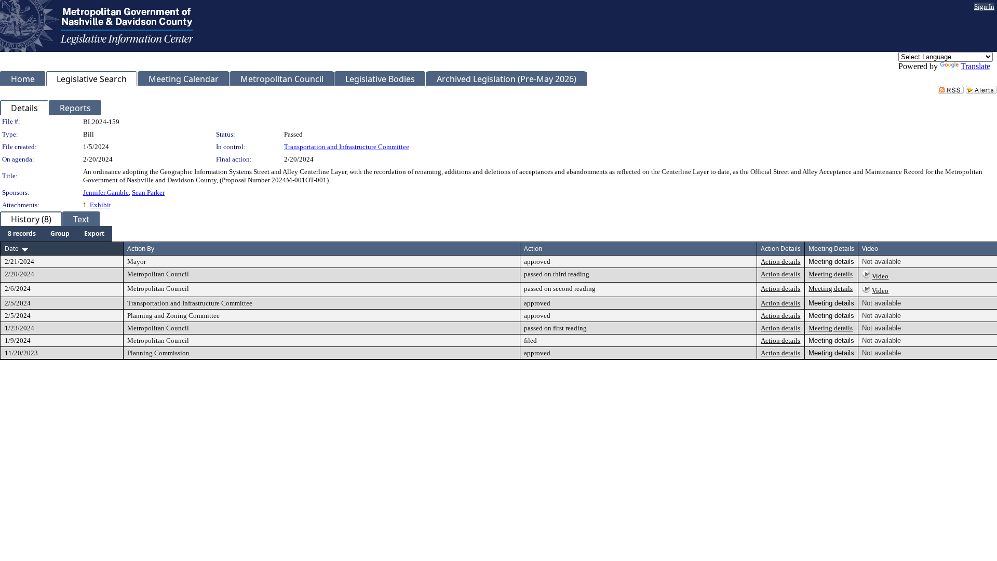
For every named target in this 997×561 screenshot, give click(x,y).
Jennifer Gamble (106, 192)
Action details (780, 261)
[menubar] (56, 234)
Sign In (984, 6)
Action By (140, 248)
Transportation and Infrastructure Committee (346, 147)
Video (880, 276)
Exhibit (100, 205)
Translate (975, 66)
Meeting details (831, 274)
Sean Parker (148, 192)
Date (12, 248)
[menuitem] (22, 233)
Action (533, 248)
